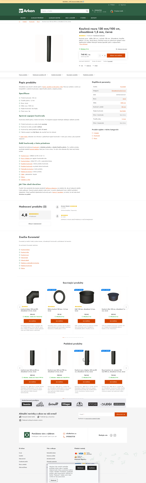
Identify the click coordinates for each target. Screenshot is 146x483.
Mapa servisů (22, 458)
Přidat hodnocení (35, 224)
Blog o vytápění (23, 464)
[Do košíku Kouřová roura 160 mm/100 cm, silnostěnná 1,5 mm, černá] (59, 382)
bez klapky (123, 111)
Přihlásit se (121, 414)
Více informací (83, 44)
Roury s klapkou (25, 158)
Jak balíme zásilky (51, 458)
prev (20, 307)
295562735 (98, 10)
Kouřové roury (25, 156)
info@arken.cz (71, 433)
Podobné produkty (88, 75)
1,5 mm (124, 119)
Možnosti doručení (122, 49)
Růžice (23, 268)
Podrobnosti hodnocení (99, 35)
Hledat (87, 11)
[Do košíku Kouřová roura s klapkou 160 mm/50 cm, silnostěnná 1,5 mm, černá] (86, 382)
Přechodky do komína (27, 169)
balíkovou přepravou (51, 188)
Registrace (123, 5)
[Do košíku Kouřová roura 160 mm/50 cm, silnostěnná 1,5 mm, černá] (32, 382)
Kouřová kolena (25, 161)
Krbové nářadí (25, 260)
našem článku (24, 137)
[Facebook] (111, 435)
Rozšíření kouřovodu (26, 164)
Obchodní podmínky (52, 461)
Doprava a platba (51, 455)
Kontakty (21, 455)
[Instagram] (115, 435)
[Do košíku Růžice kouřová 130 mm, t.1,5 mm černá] (59, 321)
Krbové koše (24, 258)
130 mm (123, 107)
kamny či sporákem (58, 192)
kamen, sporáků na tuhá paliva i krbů (53, 87)
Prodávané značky (23, 461)
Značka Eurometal (56, 75)
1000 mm (123, 103)
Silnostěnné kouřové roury (119, 91)
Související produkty (72, 75)
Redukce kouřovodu (26, 266)
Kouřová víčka (25, 252)
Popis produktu (23, 75)
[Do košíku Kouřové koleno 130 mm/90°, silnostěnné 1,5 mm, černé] (32, 321)
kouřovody (36, 147)
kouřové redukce (34, 149)
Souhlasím (92, 468)
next (126, 307)
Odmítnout (80, 468)
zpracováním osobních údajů (92, 418)
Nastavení (53, 480)
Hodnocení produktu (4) (39, 75)
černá (124, 99)
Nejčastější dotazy (51, 453)
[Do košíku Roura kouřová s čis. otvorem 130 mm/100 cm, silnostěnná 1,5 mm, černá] (113, 382)
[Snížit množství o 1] (99, 55)
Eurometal (110, 61)
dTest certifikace (23, 467)
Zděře (22, 174)
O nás (20, 453)
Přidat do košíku (116, 55)
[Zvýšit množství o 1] (104, 55)
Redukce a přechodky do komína (30, 263)
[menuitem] (24, 18)
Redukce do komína (26, 172)
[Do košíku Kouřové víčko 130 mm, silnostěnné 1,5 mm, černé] (113, 321)
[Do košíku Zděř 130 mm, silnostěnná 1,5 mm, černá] (86, 321)
